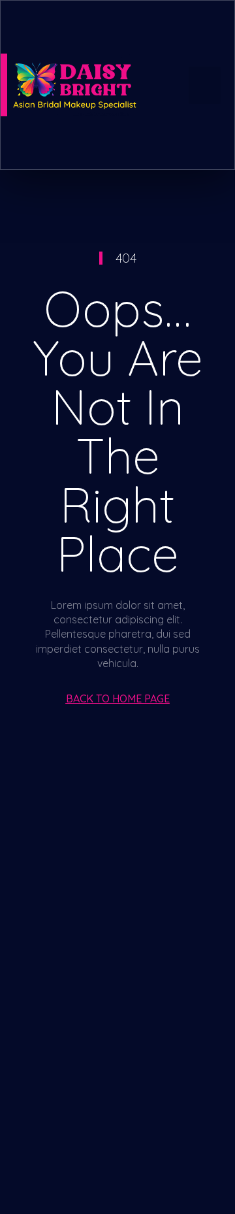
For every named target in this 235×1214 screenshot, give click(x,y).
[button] (205, 85)
